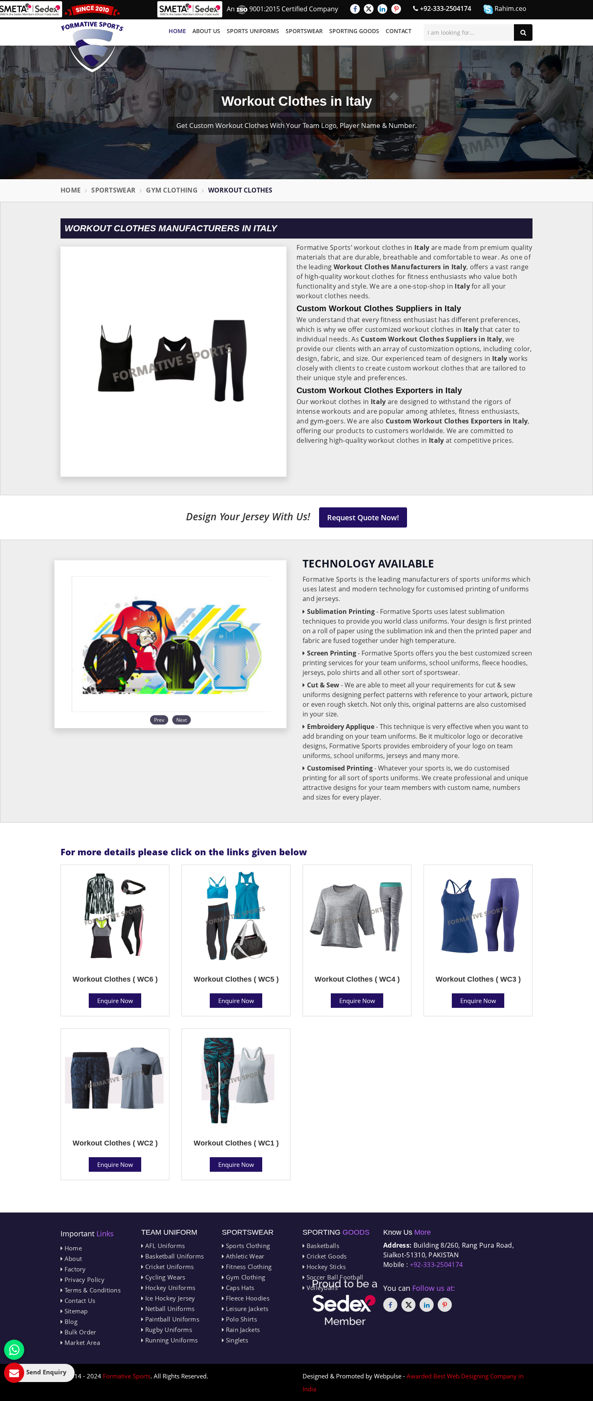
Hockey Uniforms (169, 1288)
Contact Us (79, 1300)
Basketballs (322, 1246)
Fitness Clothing (247, 1267)
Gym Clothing (172, 190)
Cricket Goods (326, 1256)
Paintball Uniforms (171, 1319)
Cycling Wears (164, 1277)
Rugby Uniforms (167, 1330)
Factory (74, 1269)
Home (177, 31)
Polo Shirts (240, 1319)
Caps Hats (239, 1288)
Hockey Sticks (325, 1267)
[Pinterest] (396, 9)
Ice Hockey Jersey (169, 1298)
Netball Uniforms (168, 1309)
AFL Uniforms (164, 1246)
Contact (398, 31)
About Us (206, 31)
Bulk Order (79, 1332)
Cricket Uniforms (168, 1267)
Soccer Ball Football (334, 1277)
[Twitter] (369, 9)
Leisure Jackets (246, 1309)
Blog (70, 1321)
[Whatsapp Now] (14, 1350)
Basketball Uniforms (173, 1256)
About (72, 1258)
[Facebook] (355, 9)
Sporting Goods (354, 31)
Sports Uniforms (253, 31)
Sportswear (304, 31)
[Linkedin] (382, 9)
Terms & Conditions (92, 1290)
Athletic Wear (244, 1256)
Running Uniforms (170, 1340)
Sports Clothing (247, 1246)
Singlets (236, 1340)
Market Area (81, 1342)
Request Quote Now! (363, 517)
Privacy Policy (83, 1279)
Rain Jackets (242, 1330)
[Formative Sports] (92, 38)
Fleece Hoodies (246, 1298)
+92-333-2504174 (444, 8)
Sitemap (75, 1311)
